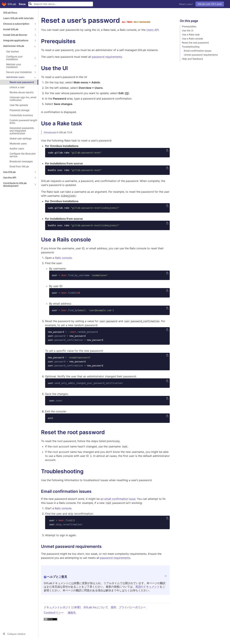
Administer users (15, 77)
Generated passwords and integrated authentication (22, 131)
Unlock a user (17, 87)
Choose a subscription (16, 23)
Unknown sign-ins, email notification (23, 98)
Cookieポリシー (54, 612)
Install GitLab (10, 29)
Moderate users (18, 143)
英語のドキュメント (147, 586)
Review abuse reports (22, 92)
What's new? (186, 4)
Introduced (50, 132)
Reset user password (22, 82)
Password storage (19, 110)
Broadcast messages (21, 161)
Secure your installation (19, 72)
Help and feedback (192, 58)
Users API (152, 30)
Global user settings (20, 138)
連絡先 (72, 612)
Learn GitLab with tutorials (18, 18)
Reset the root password (195, 42)
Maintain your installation (13, 65)
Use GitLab (9, 171)
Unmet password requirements (201, 54)
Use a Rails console (192, 38)
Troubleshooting (191, 46)
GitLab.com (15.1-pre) (210, 4)
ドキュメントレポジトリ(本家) (62, 607)
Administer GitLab (13, 45)
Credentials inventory (21, 115)
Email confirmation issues (197, 50)
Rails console (63, 257)
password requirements (107, 56)
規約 (113, 607)
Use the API (9, 177)
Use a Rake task (191, 34)
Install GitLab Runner (15, 34)
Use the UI (187, 30)
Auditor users (17, 148)
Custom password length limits (23, 121)
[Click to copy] (167, 150)
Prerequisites (189, 26)
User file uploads (19, 105)
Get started (12, 51)
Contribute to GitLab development (15, 184)
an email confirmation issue (118, 499)
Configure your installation (14, 58)
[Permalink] (79, 41)
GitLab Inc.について (96, 607)
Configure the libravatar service (23, 155)
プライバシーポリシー (132, 607)
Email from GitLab (19, 166)
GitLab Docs (10, 12)
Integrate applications (15, 40)
